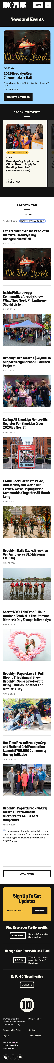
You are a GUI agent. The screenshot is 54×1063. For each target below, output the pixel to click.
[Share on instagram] (6, 1057)
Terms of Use (34, 1035)
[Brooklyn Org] (14, 5)
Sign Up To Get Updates (27, 898)
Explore (17, 935)
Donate (27, 984)
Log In (19, 960)
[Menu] (48, 5)
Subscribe (34, 937)
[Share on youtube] (20, 1057)
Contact (32, 1030)
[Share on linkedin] (13, 1057)
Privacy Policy (34, 1018)
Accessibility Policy (12, 1030)
